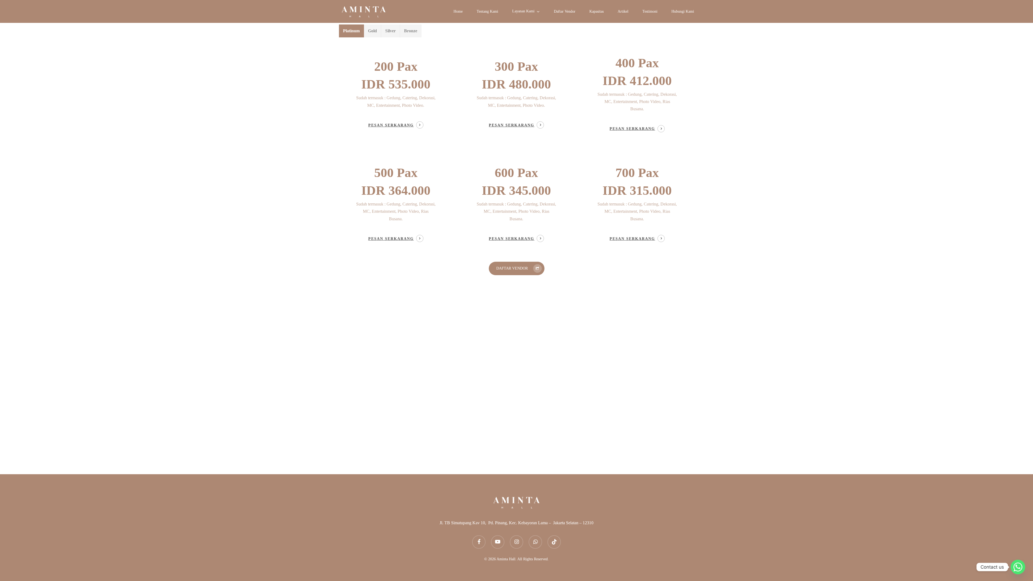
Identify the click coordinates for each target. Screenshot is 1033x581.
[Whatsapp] (1018, 567)
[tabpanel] (516, 148)
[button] (516, 268)
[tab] (351, 30)
